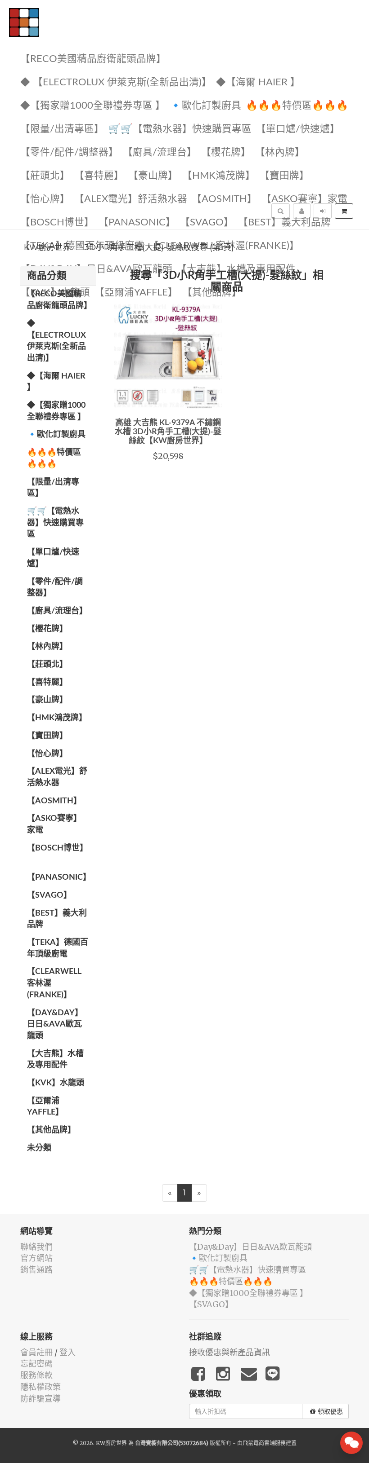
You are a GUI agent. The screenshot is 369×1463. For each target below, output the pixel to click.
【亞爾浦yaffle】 (45, 1107)
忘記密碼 (36, 1363)
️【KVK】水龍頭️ (55, 1083)
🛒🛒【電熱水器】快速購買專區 (180, 129)
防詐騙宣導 (40, 1398)
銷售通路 (36, 1270)
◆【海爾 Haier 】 (258, 82)
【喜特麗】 (99, 176)
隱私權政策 (40, 1387)
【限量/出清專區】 (62, 129)
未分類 (39, 1148)
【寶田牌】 (284, 176)
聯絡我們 (36, 1247)
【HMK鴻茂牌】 (218, 176)
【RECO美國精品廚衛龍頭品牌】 (93, 59)
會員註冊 (36, 1352)
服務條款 (36, 1375)
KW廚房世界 (47, 247)
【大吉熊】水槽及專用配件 (236, 269)
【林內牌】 (280, 152)
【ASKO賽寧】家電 (304, 199)
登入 (67, 1352)
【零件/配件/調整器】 (69, 152)
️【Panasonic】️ (137, 222)
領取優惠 (330, 1411)
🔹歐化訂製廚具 (205, 105)
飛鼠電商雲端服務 (264, 1443)
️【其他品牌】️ (51, 1130)
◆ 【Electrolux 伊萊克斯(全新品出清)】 (116, 82)
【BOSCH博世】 (57, 222)
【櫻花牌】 (226, 152)
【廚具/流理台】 (160, 152)
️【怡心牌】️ (45, 199)
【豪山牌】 (153, 176)
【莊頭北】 (45, 176)
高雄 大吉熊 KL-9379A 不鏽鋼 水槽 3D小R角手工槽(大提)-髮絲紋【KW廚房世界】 (168, 432)
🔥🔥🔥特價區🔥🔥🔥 (297, 105)
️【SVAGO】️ (207, 222)
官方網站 (36, 1258)
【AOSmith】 (224, 199)
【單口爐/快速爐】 (298, 129)
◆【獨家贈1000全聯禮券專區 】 (92, 105)
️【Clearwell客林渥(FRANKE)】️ (54, 983)
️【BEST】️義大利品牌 (284, 222)
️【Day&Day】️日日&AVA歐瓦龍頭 (96, 269)
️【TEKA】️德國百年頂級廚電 (57, 948)
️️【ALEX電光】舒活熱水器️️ (130, 199)
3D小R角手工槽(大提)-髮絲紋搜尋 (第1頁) (159, 247)
